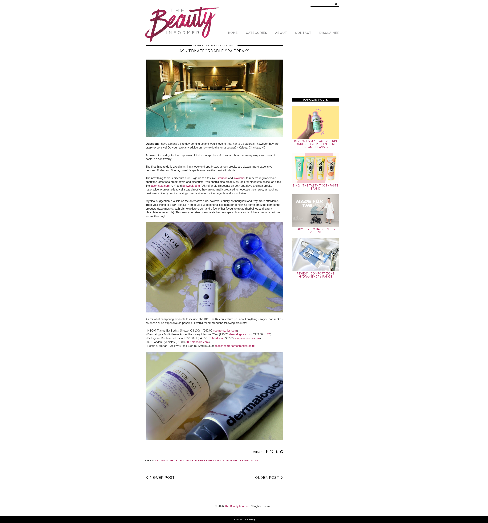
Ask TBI (173, 460)
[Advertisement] (315, 69)
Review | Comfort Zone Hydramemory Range (315, 275)
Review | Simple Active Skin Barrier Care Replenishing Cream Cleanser (315, 144)
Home (233, 33)
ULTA (266, 334)
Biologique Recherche (193, 460)
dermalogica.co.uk (240, 334)
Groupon (222, 178)
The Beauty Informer (237, 506)
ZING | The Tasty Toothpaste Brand (315, 187)
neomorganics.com (225, 330)
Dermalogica (216, 460)
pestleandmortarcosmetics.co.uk (234, 345)
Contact (303, 33)
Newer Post (162, 477)
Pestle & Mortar (243, 460)
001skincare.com (198, 342)
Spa (257, 460)
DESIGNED (238, 520)
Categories (256, 33)
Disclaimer (329, 33)
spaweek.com (191, 185)
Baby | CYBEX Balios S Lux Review (315, 231)
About (281, 33)
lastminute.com (160, 185)
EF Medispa (215, 338)
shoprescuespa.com (247, 338)
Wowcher (239, 178)
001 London (161, 460)
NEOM (229, 460)
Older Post (267, 477)
